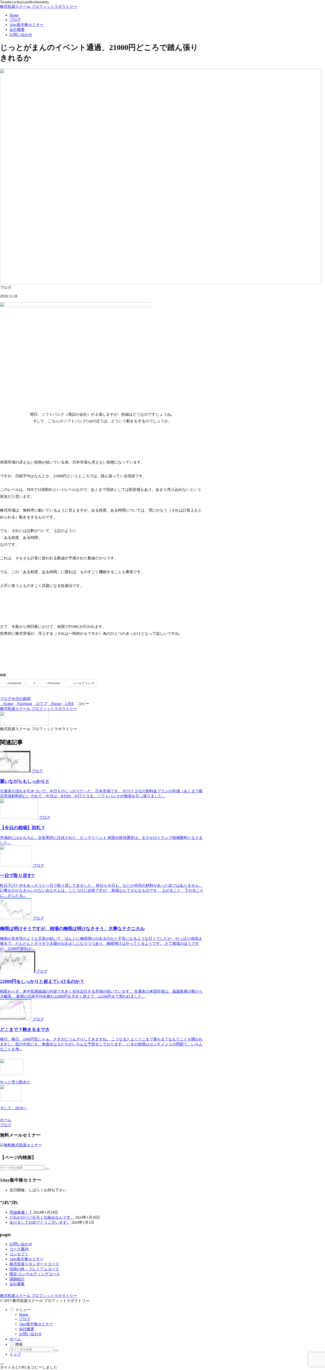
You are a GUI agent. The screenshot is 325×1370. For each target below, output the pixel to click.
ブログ (5, 699)
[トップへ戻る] (2, 1364)
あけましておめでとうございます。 (40, 1222)
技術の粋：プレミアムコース (34, 1269)
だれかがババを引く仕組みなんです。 (42, 1217)
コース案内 (19, 1249)
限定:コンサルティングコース (35, 1274)
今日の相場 (20, 699)
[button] (82, 704)
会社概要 (17, 1284)
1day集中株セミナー (27, 1259)
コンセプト (19, 1254)
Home (23, 1314)
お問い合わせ (21, 1244)
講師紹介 (17, 1279)
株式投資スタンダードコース (34, 1264)
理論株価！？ (21, 1212)
